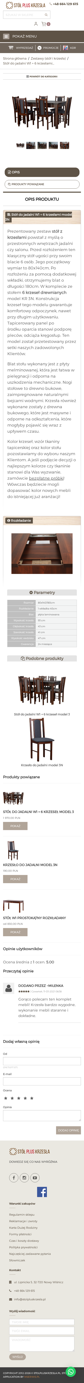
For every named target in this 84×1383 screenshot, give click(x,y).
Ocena (7, 1090)
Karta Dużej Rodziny (23, 1227)
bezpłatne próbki (46, 478)
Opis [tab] (16, 172)
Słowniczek (17, 1260)
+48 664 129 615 (65, 4)
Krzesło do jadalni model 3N (30, 865)
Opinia (7, 1107)
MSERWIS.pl (32, 1376)
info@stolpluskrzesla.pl (30, 1299)
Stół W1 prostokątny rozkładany (34, 918)
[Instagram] (24, 1177)
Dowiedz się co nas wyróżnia (33, 1161)
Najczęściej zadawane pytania (30, 1253)
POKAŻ (15, 826)
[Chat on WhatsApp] (71, 1372)
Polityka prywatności (23, 1247)
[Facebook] (13, 1177)
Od (5, 1053)
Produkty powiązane (28, 184)
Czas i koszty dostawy (24, 1240)
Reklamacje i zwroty (23, 1221)
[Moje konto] (36, 24)
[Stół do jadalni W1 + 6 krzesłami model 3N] (42, 112)
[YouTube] (35, 1177)
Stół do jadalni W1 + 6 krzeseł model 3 (38, 812)
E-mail (7, 1074)
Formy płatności (20, 1234)
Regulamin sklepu (21, 1214)
